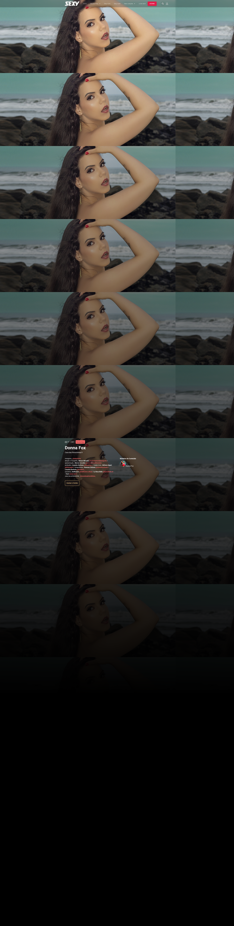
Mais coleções (128, 3)
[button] (163, 3)
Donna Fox (130, 466)
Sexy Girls (107, 3)
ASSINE (152, 3)
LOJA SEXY (142, 3)
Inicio (85, 3)
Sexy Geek (117, 3)
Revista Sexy (94, 3)
